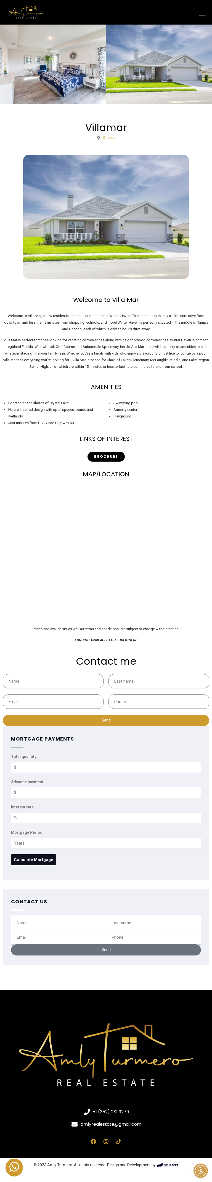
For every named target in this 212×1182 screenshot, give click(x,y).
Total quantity (23, 756)
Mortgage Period (27, 832)
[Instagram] (106, 1142)
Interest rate (22, 807)
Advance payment (27, 782)
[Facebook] (93, 1142)
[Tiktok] (119, 1142)
